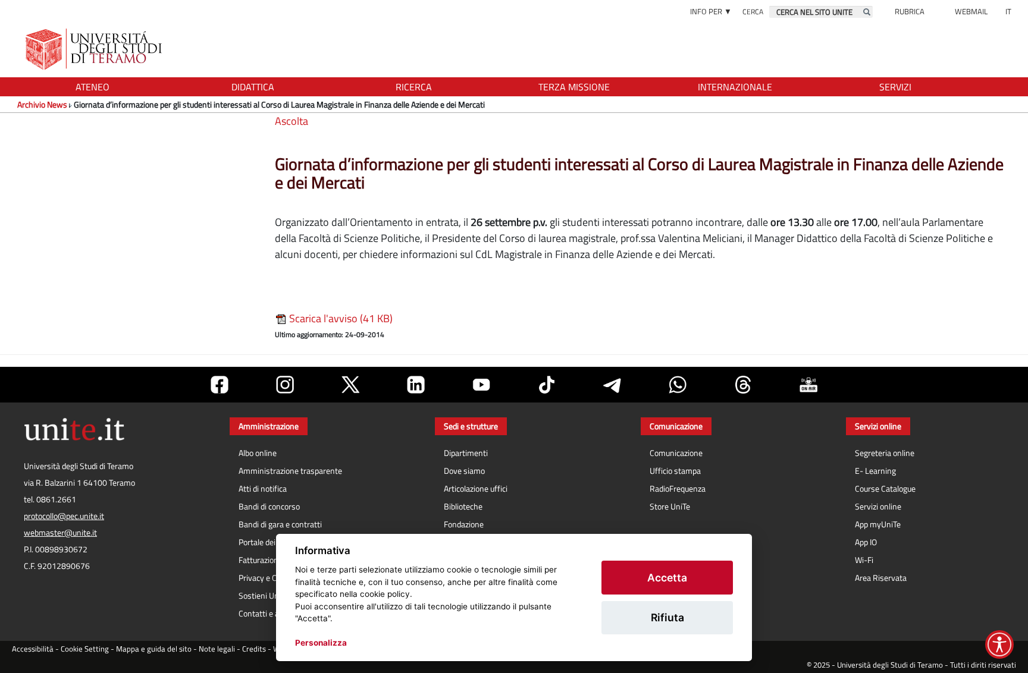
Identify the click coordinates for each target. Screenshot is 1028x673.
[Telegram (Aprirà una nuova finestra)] (612, 385)
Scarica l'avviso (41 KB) (340, 318)
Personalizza (321, 642)
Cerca (752, 11)
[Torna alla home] (95, 49)
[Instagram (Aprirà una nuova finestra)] (285, 385)
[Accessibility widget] (999, 644)
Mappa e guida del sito (154, 649)
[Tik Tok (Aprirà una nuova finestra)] (547, 385)
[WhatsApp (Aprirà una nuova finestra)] (678, 385)
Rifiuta (667, 617)
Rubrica (909, 11)
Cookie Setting (85, 649)
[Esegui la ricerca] (867, 12)
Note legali (217, 649)
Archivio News (42, 104)
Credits (254, 649)
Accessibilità (33, 649)
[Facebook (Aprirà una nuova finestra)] (219, 385)
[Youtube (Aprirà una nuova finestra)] (481, 385)
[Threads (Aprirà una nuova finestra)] (743, 385)
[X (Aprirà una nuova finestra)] (350, 385)
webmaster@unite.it (60, 532)
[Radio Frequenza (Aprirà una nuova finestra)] (808, 385)
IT (1008, 11)
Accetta (667, 577)
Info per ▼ (711, 11)
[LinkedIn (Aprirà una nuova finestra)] (416, 385)
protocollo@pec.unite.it (64, 516)
